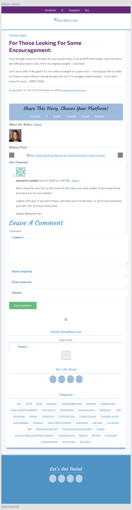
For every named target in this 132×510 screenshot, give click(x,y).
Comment (15, 231)
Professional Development (77, 428)
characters (105, 409)
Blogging (91, 403)
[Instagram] (70, 379)
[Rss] (79, 379)
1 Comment (80, 90)
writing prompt (49, 441)
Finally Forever (87, 416)
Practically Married (47, 428)
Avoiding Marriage (71, 403)
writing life (111, 435)
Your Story (85, 441)
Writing (83, 435)
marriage (97, 422)
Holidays (38, 422)
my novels (113, 422)
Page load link (10, 506)
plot (29, 428)
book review (49, 409)
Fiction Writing (66, 416)
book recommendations (24, 409)
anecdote (51, 403)
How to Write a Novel (59, 422)
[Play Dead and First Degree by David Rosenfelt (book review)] (66, 155)
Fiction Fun (48, 416)
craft (118, 409)
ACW (39, 403)
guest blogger (21, 422)
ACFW (28, 403)
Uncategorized (67, 90)
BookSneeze (67, 409)
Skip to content (10, 3)
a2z (19, 403)
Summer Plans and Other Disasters (34, 435)
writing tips (68, 441)
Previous (14, 35)
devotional (19, 416)
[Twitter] (61, 379)
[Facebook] (53, 379)
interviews (82, 422)
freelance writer (110, 416)
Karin (15, 90)
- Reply (74, 180)
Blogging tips (108, 403)
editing (33, 416)
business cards (86, 409)
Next (23, 35)
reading (100, 428)
